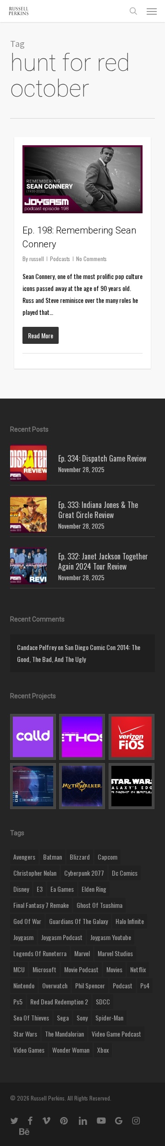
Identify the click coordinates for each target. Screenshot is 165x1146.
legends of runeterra (39, 953)
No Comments (91, 258)
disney (21, 889)
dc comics (125, 873)
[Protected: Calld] (33, 737)
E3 (40, 889)
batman (52, 856)
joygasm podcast (61, 937)
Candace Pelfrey (36, 647)
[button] (152, 11)
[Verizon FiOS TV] (132, 737)
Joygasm (23, 937)
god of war (27, 921)
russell (36, 258)
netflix (138, 969)
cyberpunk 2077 (84, 873)
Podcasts (60, 258)
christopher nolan (34, 873)
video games (28, 1050)
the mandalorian (64, 1033)
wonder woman (70, 1050)
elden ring (94, 889)
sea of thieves (31, 1017)
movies (114, 969)
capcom (107, 856)
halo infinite (130, 921)
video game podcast (116, 1033)
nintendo (23, 985)
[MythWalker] (82, 786)
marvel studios (115, 953)
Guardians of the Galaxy (78, 921)
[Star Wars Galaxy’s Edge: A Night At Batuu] (132, 786)
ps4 (144, 985)
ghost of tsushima (99, 905)
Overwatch (54, 985)
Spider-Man (109, 1017)
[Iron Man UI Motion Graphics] (33, 786)
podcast (122, 985)
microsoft (44, 969)
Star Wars (25, 1033)
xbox (103, 1050)
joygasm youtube (110, 937)
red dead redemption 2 (59, 1001)
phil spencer (90, 985)
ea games (62, 889)
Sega (63, 1017)
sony (82, 1017)
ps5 (17, 1001)
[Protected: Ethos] (82, 737)
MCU (19, 969)
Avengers (24, 856)
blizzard (80, 856)
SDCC (103, 1001)
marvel (82, 953)
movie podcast (81, 969)
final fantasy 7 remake (41, 905)
